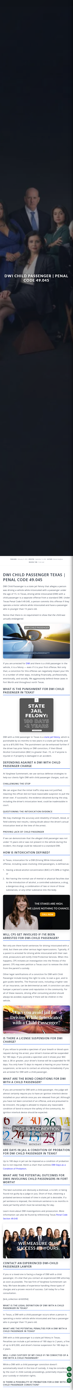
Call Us (36, 1387)
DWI (28, 663)
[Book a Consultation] (69, 1369)
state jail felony (52, 737)
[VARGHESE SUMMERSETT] (3, 1387)
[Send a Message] (69, 1380)
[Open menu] (69, 1387)
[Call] (69, 1374)
